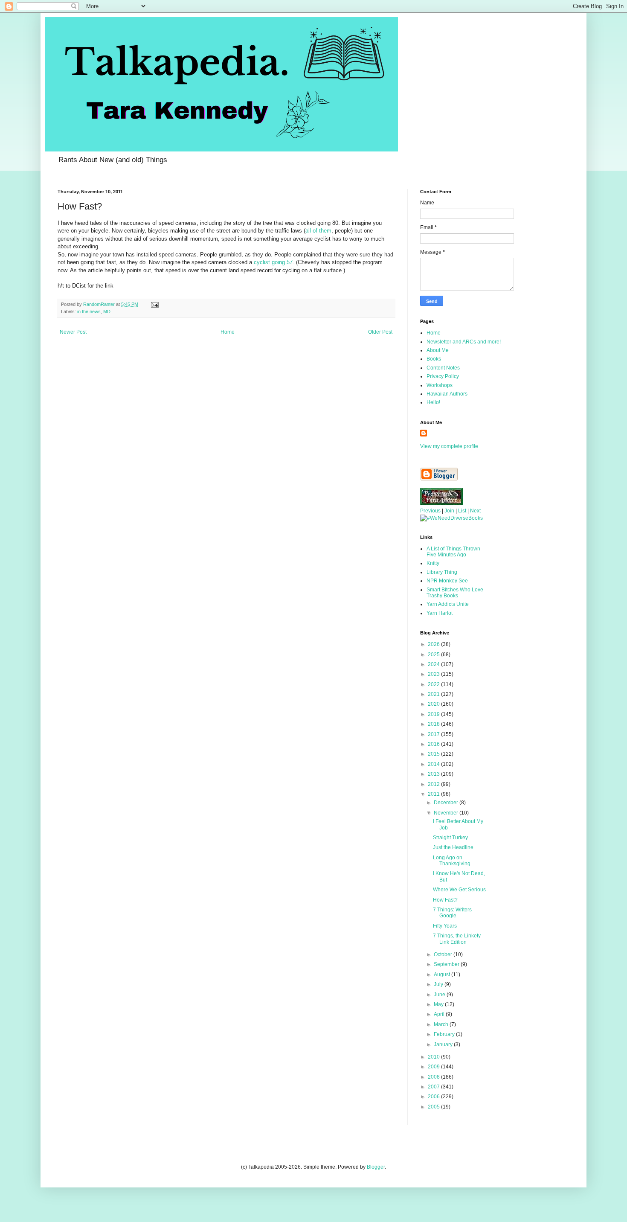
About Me (438, 350)
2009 (434, 1067)
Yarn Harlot (440, 613)
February (445, 1034)
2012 (434, 784)
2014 (434, 764)
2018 (434, 724)
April (440, 1014)
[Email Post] (154, 304)
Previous (430, 511)
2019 (434, 714)
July (439, 984)
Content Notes (443, 368)
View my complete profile (449, 446)
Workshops (440, 385)
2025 (434, 655)
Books (434, 359)
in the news (89, 311)
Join (449, 511)
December (446, 803)
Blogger (376, 1167)
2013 (434, 774)
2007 (434, 1087)
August (442, 975)
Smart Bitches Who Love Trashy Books (455, 593)
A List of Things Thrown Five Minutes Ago (453, 552)
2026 (434, 644)
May (439, 1004)
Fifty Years (445, 926)
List (462, 511)
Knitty (433, 563)
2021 (434, 694)
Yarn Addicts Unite (448, 604)
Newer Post (73, 332)
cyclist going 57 (273, 262)
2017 (434, 734)
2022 (434, 684)
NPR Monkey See (447, 581)
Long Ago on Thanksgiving (451, 861)
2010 (434, 1057)
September (447, 964)
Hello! (433, 402)
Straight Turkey (450, 838)
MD (106, 311)
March (442, 1024)
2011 (434, 794)
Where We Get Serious (459, 890)
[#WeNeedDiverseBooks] (451, 518)
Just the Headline (453, 847)
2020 (434, 704)
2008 (434, 1077)
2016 (434, 744)
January (444, 1044)
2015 (434, 754)
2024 (434, 664)
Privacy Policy (443, 376)
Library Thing (442, 572)
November (446, 813)
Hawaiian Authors (447, 394)
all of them (318, 230)
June (440, 995)
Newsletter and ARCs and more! (464, 342)
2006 (434, 1097)
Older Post (380, 332)
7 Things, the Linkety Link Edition (457, 939)
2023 (434, 674)
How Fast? (445, 900)
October (443, 954)
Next (475, 511)
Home (228, 332)
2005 (434, 1107)
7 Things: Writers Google (452, 913)
